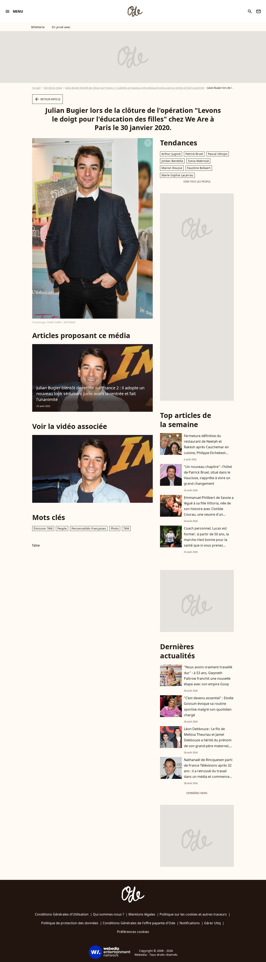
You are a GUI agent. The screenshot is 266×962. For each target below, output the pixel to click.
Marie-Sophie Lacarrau (177, 175)
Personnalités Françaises (88, 528)
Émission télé (43, 528)
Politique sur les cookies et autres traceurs (193, 914)
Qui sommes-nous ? (108, 914)
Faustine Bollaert (199, 168)
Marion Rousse (171, 168)
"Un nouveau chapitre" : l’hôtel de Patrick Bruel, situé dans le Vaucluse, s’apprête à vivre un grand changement (208, 475)
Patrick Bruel (194, 154)
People (62, 528)
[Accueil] (135, 11)
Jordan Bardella (172, 161)
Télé (126, 528)
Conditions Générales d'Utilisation (62, 914)
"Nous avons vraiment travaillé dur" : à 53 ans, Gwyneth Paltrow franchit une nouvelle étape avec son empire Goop (208, 675)
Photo (115, 528)
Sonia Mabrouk (198, 161)
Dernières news (53, 88)
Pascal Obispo (217, 154)
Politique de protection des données (69, 923)
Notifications (190, 923)
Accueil (36, 88)
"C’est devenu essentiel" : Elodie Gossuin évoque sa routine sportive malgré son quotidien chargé (208, 706)
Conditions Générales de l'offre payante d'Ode (139, 923)
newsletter (258, 11)
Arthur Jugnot (171, 154)
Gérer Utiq (212, 923)
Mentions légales (141, 914)
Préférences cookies (133, 931)
